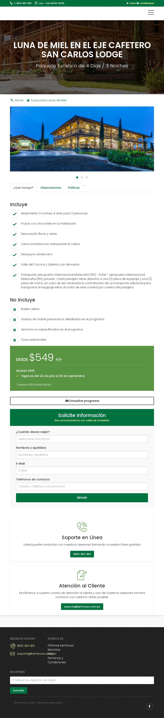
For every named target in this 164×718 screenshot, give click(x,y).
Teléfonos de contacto (33, 479)
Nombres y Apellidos (31, 448)
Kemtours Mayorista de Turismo (34, 13)
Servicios (54, 650)
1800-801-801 (82, 554)
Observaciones (50, 187)
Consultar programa (84, 401)
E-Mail (20, 464)
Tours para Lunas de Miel (48, 100)
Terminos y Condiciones (57, 660)
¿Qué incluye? (23, 187)
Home (18, 100)
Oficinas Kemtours (61, 645)
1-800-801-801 (23, 3)
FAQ (50, 654)
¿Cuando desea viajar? (33, 432)
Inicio (132, 3)
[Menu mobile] (151, 13)
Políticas (74, 187)
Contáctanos (146, 3)
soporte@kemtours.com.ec (82, 607)
